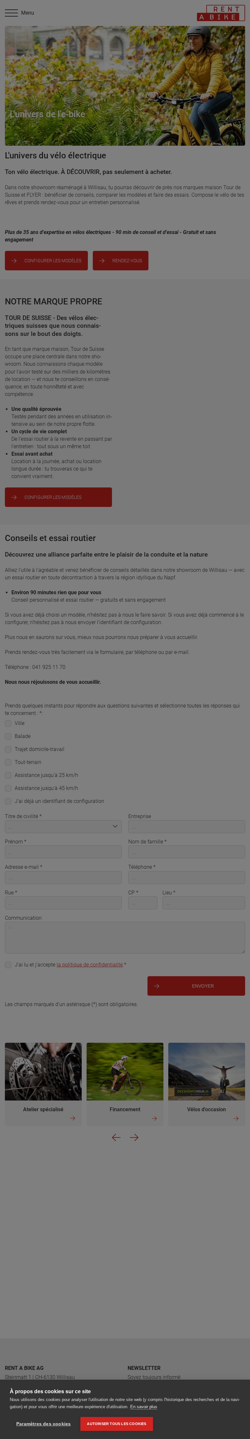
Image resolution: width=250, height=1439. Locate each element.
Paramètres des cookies (43, 1423)
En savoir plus (143, 1406)
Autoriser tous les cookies (116, 1424)
